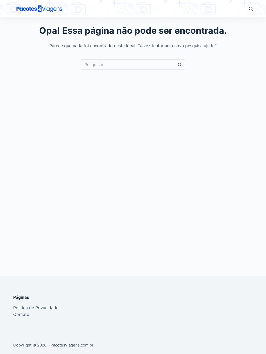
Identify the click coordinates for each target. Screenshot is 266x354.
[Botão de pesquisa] (180, 64)
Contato (21, 314)
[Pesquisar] (251, 9)
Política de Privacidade (35, 307)
